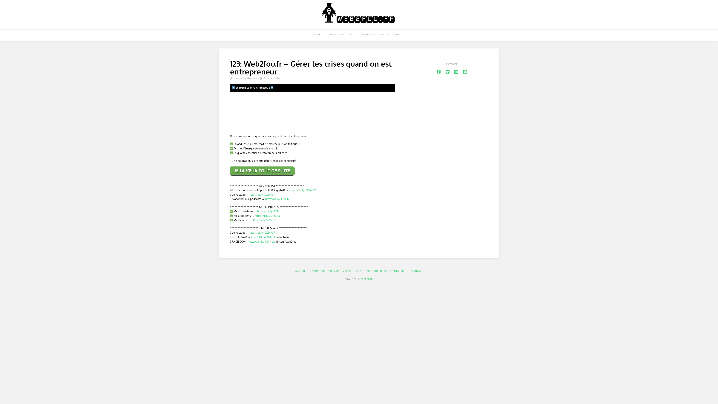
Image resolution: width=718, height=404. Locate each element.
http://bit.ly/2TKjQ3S (264, 237)
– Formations (317, 271)
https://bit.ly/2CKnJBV (302, 190)
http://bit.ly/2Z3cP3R (262, 194)
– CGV (357, 271)
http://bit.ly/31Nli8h (277, 199)
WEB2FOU (367, 279)
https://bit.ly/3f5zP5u (268, 215)
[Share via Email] (465, 71)
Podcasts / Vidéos (340, 271)
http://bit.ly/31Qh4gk (262, 241)
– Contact (416, 271)
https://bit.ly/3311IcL (269, 211)
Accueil (300, 271)
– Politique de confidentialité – (385, 271)
